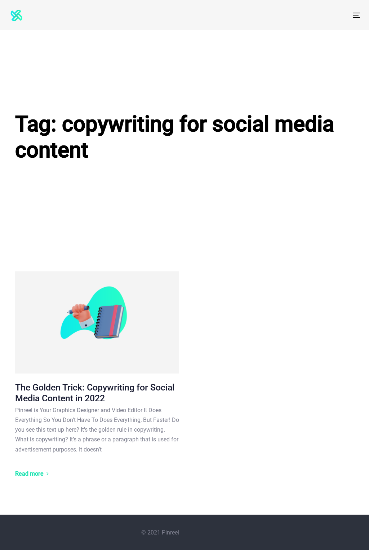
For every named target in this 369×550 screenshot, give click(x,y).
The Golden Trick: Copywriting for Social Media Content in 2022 (94, 392)
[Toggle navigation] (301, 15)
